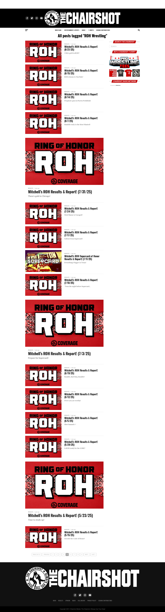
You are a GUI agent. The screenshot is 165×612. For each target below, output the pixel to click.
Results (60, 601)
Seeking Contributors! (103, 30)
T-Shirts (91, 30)
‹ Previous (46, 554)
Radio (83, 30)
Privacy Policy (91, 601)
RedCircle (118, 85)
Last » (93, 554)
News (54, 601)
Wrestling (58, 30)
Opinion (67, 601)
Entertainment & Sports (71, 30)
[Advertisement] (82, 4)
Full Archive (81, 601)
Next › (87, 554)
